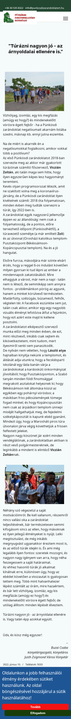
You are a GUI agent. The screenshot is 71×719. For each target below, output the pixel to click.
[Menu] (65, 18)
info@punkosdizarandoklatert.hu (44, 8)
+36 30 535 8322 (14, 8)
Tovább (35, 707)
